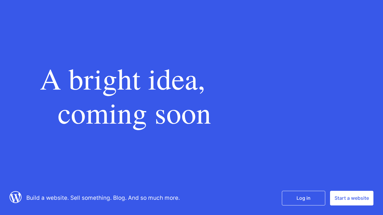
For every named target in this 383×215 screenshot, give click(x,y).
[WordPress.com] (16, 201)
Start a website (352, 198)
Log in (304, 198)
